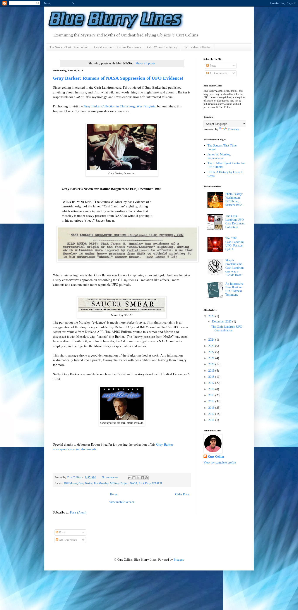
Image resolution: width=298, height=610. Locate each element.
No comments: (111, 477)
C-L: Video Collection (197, 47)
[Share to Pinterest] (146, 478)
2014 (211, 401)
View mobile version (122, 502)
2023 (211, 346)
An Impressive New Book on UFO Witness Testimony (234, 289)
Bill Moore (70, 483)
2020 (211, 364)
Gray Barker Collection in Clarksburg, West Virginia (119, 106)
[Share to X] (138, 478)
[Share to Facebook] (142, 478)
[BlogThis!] (134, 478)
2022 (211, 352)
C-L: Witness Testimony (162, 47)
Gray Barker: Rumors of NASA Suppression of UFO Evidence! (118, 78)
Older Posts (182, 494)
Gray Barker (85, 483)
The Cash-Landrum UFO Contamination (226, 328)
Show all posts (145, 63)
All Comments (218, 73)
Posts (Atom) (78, 512)
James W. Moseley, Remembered (219, 156)
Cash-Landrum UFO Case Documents (117, 47)
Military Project (119, 483)
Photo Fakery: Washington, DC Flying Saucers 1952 (234, 199)
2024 (211, 339)
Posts (212, 65)
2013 (211, 407)
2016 (211, 389)
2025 (211, 316)
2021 (211, 358)
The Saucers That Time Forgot (69, 47)
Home (113, 494)
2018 (211, 376)
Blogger (178, 559)
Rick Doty (145, 483)
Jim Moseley (101, 483)
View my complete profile (220, 462)
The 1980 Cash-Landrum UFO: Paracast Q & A (234, 244)
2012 (211, 413)
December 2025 (222, 321)
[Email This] (130, 478)
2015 (211, 395)
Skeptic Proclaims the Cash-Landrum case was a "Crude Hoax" (234, 268)
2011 (211, 420)
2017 (211, 382)
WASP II (157, 483)
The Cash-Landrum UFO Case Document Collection (235, 221)
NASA (133, 483)
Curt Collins (216, 456)
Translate (233, 129)
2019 (211, 370)
